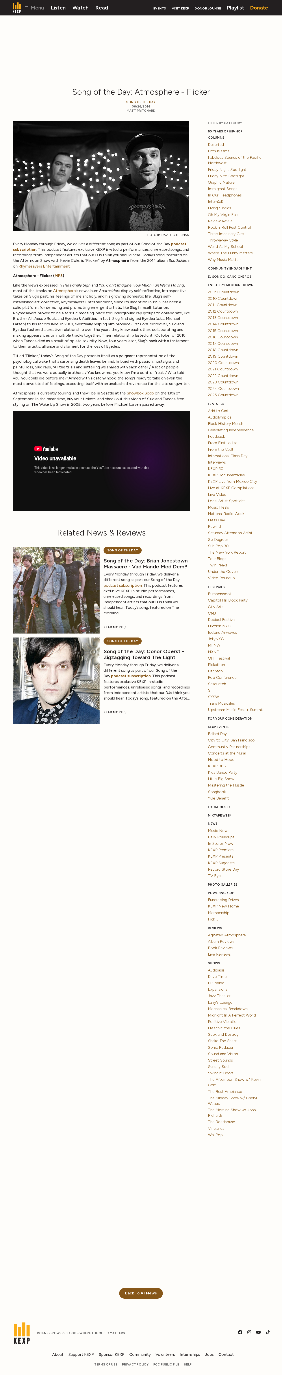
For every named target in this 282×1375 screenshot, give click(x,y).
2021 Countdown (223, 369)
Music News (218, 830)
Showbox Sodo (140, 393)
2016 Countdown (223, 337)
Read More (114, 627)
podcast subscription (123, 585)
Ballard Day (217, 733)
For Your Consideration (230, 719)
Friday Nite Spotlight (226, 176)
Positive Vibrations (224, 1021)
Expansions (217, 989)
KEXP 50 (215, 468)
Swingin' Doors (221, 1073)
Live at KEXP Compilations (231, 487)
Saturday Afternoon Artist (230, 532)
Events (159, 8)
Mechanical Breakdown (228, 1008)
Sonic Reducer (220, 1047)
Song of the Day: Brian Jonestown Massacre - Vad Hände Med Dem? (146, 563)
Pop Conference (222, 677)
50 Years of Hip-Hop (225, 131)
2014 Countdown (223, 324)
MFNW (214, 645)
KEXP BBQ (217, 766)
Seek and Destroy (223, 1034)
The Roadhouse (221, 1121)
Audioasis (216, 970)
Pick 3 (213, 919)
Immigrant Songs (222, 188)
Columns (216, 138)
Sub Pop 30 (218, 545)
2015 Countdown (223, 330)
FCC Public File (166, 1364)
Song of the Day (141, 102)
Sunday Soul (218, 1066)
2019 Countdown (223, 356)
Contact (226, 1354)
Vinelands (216, 1128)
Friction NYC (219, 626)
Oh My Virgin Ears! (224, 214)
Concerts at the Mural (227, 753)
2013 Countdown (223, 317)
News (212, 824)
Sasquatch (217, 683)
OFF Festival (219, 658)
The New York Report (227, 552)
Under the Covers (223, 571)
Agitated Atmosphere (227, 935)
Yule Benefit (218, 798)
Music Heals (218, 507)
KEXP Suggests (221, 862)
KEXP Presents (220, 856)
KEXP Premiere (221, 849)
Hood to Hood (221, 759)
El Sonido (216, 983)
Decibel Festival (221, 619)
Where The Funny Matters (230, 253)
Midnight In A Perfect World (232, 1015)
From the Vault (221, 449)
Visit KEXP (180, 8)
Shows (214, 963)
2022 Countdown (223, 375)
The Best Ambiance (225, 1091)
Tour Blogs (217, 558)
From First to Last (223, 442)
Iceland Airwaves (222, 632)
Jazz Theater (219, 995)
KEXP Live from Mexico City (232, 481)
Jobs (209, 1354)
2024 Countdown (223, 388)
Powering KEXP (221, 893)
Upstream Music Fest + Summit (235, 709)
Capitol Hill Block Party (228, 600)
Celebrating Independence (231, 430)
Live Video (217, 494)
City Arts (215, 606)
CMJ (212, 613)
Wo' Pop (215, 1134)
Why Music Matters (224, 259)
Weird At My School (225, 246)
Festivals (216, 587)
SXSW (213, 696)
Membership (218, 912)
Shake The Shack (222, 1040)
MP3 (59, 275)
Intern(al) (215, 201)
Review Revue (220, 221)
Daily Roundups (221, 837)
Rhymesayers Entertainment (44, 266)
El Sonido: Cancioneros (229, 277)
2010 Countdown (223, 298)
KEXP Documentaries (226, 475)
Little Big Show (221, 778)
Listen (58, 7)
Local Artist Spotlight (226, 500)
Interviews (217, 462)
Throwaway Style (223, 240)
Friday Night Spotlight (227, 169)
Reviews (215, 928)
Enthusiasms (218, 151)
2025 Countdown (223, 394)
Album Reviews (221, 941)
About (57, 1354)
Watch (80, 7)
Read (101, 7)
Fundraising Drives (223, 899)
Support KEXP (81, 1354)
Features (216, 404)
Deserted (216, 144)
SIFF (212, 690)
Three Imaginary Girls (226, 233)
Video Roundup (221, 577)
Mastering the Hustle (226, 785)
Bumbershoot (219, 593)
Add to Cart (218, 410)
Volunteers (165, 1354)
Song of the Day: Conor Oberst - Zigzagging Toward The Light (144, 654)
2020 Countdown (223, 362)
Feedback (216, 436)
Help (188, 1364)
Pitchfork (215, 671)
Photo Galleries (222, 884)
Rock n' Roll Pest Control (229, 227)
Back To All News (141, 1293)
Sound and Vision (223, 1053)
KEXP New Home (223, 906)
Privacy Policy (135, 1364)
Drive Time (217, 976)
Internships (190, 1354)
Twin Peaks (217, 565)
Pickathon (216, 664)
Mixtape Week (219, 815)
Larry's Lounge (220, 1002)
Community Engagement (230, 268)
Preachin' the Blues (224, 1028)
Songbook (217, 791)
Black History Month (225, 423)
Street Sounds (220, 1060)
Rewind (214, 526)
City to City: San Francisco (231, 740)
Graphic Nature (221, 182)
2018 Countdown (223, 349)
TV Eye (214, 875)
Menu (36, 7)
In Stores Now (220, 843)
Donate (259, 7)
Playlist (235, 7)
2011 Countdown (222, 304)
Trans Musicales (221, 703)
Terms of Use (105, 1364)
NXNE (213, 651)
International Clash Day (227, 455)
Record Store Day (223, 869)
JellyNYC (216, 638)
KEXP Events (218, 727)
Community (140, 1354)
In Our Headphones (225, 195)
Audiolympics (219, 417)
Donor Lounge (208, 8)
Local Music (219, 807)
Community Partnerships (229, 746)
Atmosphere (64, 290)
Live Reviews (219, 954)
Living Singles (219, 208)
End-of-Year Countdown (231, 285)
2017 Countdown (223, 343)
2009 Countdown (223, 292)
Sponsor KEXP (111, 1354)
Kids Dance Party (222, 772)
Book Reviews (220, 947)
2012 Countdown (223, 311)
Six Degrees (218, 539)
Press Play (216, 520)
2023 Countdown (223, 382)
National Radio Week (226, 513)
